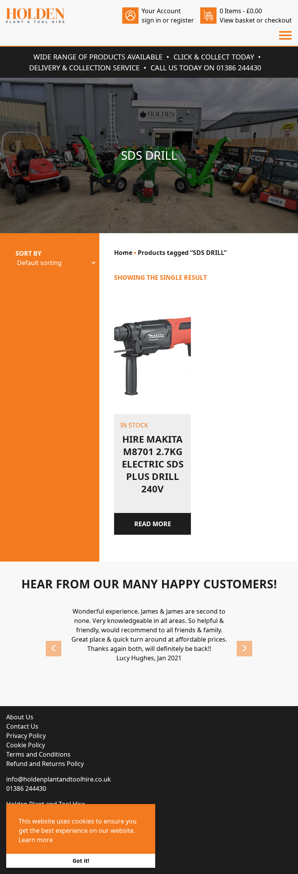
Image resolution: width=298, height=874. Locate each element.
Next (244, 648)
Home (123, 252)
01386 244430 (26, 788)
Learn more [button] (36, 840)
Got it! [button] (81, 860)
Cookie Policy (25, 745)
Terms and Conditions (38, 754)
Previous (53, 648)
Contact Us (22, 726)
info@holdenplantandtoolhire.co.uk (58, 779)
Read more (152, 524)
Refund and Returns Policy (45, 763)
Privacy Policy (26, 735)
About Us (19, 717)
